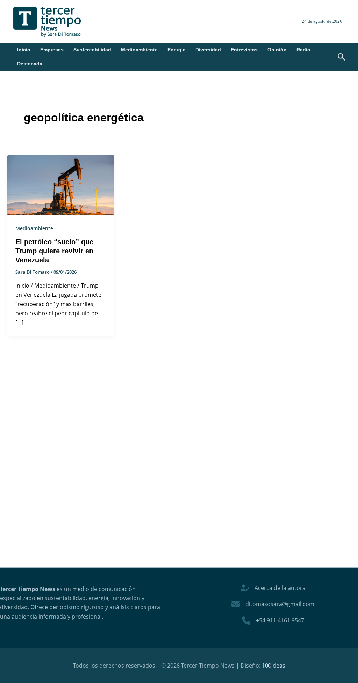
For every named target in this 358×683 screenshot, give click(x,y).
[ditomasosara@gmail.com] (272, 603)
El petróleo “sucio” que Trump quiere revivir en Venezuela (54, 251)
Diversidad (208, 49)
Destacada (29, 63)
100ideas (273, 665)
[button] (341, 57)
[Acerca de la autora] (273, 587)
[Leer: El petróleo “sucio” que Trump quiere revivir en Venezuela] (60, 184)
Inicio (23, 49)
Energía (176, 49)
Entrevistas (244, 49)
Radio (303, 49)
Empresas (52, 49)
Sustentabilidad (92, 49)
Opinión (277, 49)
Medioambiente (139, 49)
